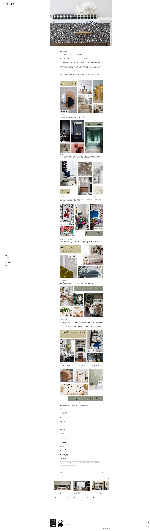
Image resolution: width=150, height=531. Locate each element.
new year (74, 464)
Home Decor (69, 462)
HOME (6, 255)
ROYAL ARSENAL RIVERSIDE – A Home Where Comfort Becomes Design (80, 493)
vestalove (61, 464)
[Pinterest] (148, 527)
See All (108, 478)
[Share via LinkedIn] (65, 468)
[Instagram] (148, 522)
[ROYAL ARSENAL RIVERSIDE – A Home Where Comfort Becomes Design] (81, 486)
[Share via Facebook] (60, 468)
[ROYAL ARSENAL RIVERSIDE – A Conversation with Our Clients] (62, 485)
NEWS (6, 265)
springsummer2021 (68, 464)
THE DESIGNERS (8, 262)
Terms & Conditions (68, 526)
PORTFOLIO (7, 260)
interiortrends (97, 462)
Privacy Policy (67, 524)
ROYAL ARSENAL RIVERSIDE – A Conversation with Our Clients (61, 493)
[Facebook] (148, 529)
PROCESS (7, 259)
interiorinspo (79, 462)
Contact (66, 522)
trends (92, 462)
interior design (62, 462)
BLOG (6, 264)
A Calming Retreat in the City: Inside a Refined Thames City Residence (99, 493)
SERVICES (7, 257)
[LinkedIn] (148, 525)
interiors (74, 462)
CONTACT (7, 267)
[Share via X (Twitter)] (63, 468)
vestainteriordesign (86, 462)
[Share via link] (68, 468)
